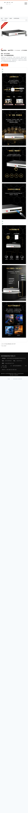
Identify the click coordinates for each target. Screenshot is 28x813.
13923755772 (19, 360)
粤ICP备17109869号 (14, 375)
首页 (2, 18)
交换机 (11, 18)
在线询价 (5, 65)
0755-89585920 (8, 360)
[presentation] (2, 35)
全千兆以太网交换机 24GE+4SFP (9, 343)
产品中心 (6, 18)
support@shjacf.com (9, 363)
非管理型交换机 (16, 18)
